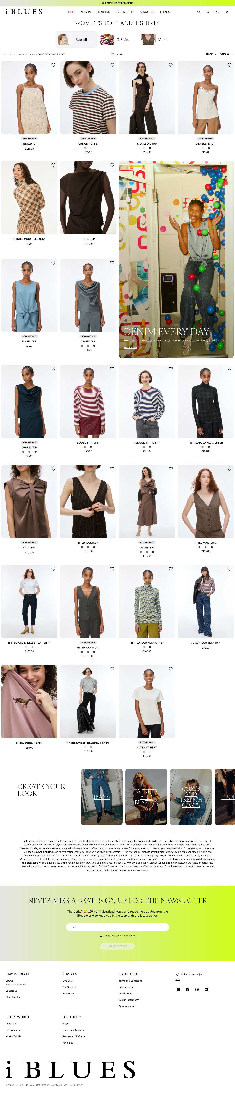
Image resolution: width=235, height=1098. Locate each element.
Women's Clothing (26, 54)
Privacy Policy (127, 935)
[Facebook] (187, 989)
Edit (178, 979)
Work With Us (13, 1036)
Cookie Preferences (129, 1000)
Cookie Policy (126, 993)
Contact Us (11, 990)
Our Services (69, 987)
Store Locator (13, 997)
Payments (67, 1042)
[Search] (198, 12)
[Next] (51, 98)
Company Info (126, 1006)
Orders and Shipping (73, 1030)
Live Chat (67, 980)
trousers (142, 859)
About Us (11, 1023)
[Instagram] (178, 989)
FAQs (65, 1023)
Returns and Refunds (73, 1036)
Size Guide (68, 993)
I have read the (119, 935)
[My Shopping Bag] (227, 12)
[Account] (208, 12)
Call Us (9, 980)
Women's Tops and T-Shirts (51, 54)
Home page (8, 54)
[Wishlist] (218, 12)
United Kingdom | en (192, 974)
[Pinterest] (197, 989)
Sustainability (13, 1030)
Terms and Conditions (130, 980)
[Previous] (8, 98)
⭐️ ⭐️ (117, 3)
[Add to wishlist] (53, 65)
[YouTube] (206, 989)
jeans (155, 859)
